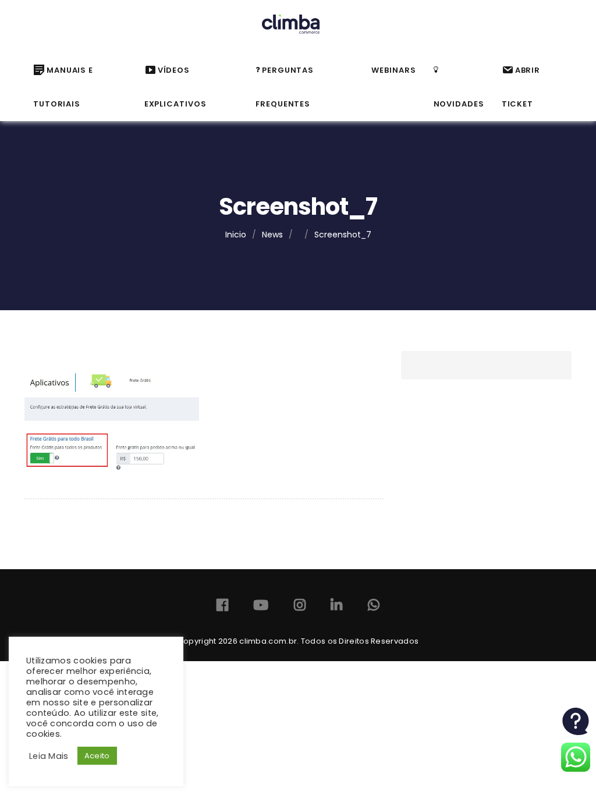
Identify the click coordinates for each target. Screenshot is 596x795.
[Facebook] (222, 607)
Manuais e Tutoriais (63, 87)
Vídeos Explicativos (175, 87)
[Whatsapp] (373, 607)
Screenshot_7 (342, 234)
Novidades (459, 103)
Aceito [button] (97, 755)
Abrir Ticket (521, 87)
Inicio (235, 234)
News (272, 234)
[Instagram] (299, 607)
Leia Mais (49, 756)
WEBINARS (393, 70)
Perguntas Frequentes (285, 87)
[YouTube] (261, 607)
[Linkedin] (336, 607)
